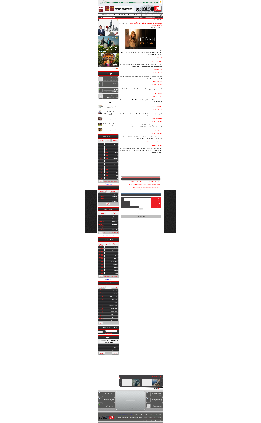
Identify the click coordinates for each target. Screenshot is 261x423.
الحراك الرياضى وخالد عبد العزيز (112, 86)
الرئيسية (161, 19)
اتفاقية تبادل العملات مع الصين (112, 97)
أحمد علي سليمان (114, 77)
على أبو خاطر (159, 50)
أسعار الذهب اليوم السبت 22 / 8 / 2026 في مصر (146, 17)
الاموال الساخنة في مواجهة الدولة (111, 91)
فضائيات (156, 19)
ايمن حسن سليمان (114, 95)
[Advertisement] (141, 166)
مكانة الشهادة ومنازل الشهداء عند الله (110, 80)
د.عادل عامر (116, 89)
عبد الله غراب (115, 83)
